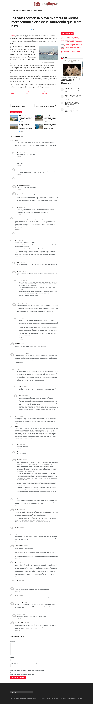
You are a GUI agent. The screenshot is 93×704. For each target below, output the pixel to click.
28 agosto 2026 (22, 121)
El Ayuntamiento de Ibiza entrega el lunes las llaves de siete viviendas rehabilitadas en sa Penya (26, 117)
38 (33, 29)
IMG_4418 (28, 91)
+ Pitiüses (18, 10)
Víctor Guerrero (15, 29)
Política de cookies (33, 700)
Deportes (24, 10)
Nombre (12, 657)
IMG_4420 (13, 91)
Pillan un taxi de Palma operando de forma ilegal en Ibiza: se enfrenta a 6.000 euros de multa (73, 97)
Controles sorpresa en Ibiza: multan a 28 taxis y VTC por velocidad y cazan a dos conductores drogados (73, 110)
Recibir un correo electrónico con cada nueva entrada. (22, 674)
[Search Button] (82, 10)
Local (13, 10)
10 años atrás (21, 140)
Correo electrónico (14, 663)
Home (11, 14)
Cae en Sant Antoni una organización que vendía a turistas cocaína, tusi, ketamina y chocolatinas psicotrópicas (50, 117)
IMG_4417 (44, 91)
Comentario (13, 641)
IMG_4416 (13, 93)
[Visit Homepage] (46, 4)
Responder (18, 149)
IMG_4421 (44, 93)
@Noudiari (12, 35)
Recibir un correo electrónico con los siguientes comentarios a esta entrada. (27, 670)
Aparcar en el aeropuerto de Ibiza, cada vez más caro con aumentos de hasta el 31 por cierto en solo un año (50, 126)
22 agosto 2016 (23, 29)
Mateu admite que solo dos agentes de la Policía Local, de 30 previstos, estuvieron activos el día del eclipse (72, 103)
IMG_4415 (28, 93)
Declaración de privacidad (42, 700)
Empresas (40, 10)
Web (36, 663)
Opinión (29, 10)
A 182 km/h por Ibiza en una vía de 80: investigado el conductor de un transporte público (71, 51)
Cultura (34, 10)
